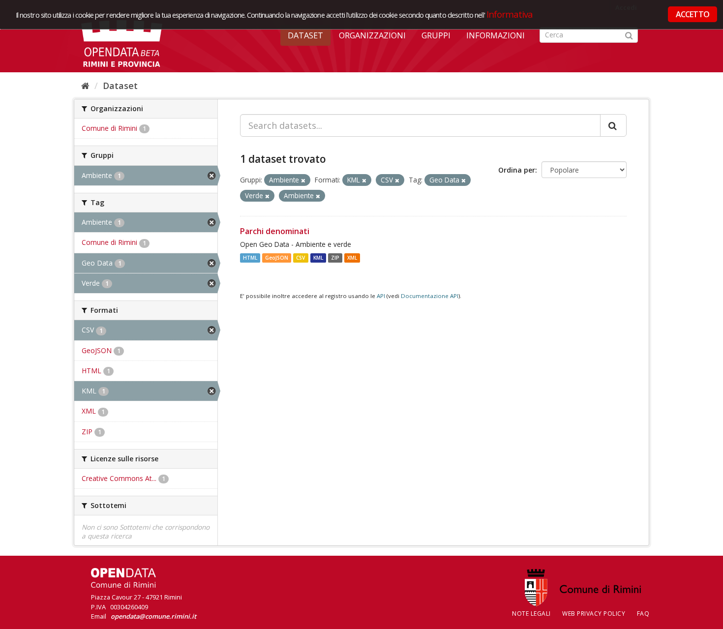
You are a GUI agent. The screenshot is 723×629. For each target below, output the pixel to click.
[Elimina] (303, 180)
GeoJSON (276, 257)
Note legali (531, 613)
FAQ (643, 613)
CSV (300, 257)
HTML (250, 257)
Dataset (305, 35)
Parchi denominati (274, 231)
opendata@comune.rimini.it (153, 616)
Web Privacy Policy (593, 613)
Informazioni (495, 35)
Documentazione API (429, 296)
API (381, 296)
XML (352, 257)
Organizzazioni (372, 35)
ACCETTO (692, 14)
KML (318, 257)
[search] (613, 125)
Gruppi (436, 35)
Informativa (509, 14)
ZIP (335, 257)
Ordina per (516, 170)
